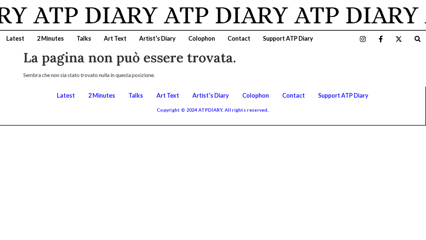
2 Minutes (50, 38)
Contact (239, 38)
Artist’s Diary (157, 38)
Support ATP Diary (288, 38)
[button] (417, 38)
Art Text (115, 38)
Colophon (201, 38)
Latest (15, 38)
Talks (84, 38)
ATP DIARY (94, 15)
